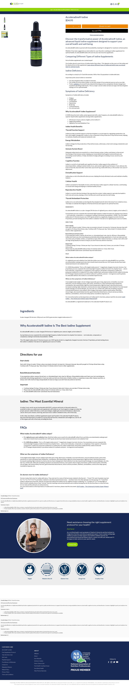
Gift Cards (4, 657)
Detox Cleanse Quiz (39, 663)
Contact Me (72, 544)
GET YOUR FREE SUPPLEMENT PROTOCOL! (64, 9)
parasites (68, 157)
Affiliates (36, 653)
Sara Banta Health (39, 668)
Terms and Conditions (7, 674)
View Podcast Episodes (40, 671)
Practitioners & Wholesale (9, 662)
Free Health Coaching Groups (41, 666)
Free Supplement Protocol (9, 652)
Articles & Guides (38, 661)
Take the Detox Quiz (7, 655)
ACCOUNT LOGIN (7, 650)
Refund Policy (5, 669)
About (35, 656)
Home (10, 12)
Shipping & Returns (7, 667)
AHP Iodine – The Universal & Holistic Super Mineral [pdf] (95, 297)
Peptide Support (6, 659)
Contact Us (5, 664)
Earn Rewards (37, 658)
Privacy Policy (5, 672)
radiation (76, 84)
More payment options (97, 35)
